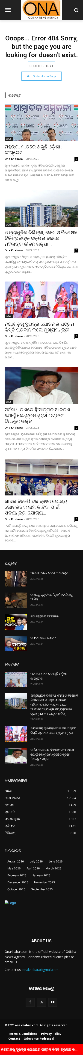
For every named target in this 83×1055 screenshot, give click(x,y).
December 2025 (17, 882)
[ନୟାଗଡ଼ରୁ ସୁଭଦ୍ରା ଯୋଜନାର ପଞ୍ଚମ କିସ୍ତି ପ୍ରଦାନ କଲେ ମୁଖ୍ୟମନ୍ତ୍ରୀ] (41, 300)
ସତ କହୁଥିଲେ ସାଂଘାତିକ (44, 616)
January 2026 (41, 875)
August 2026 (15, 861)
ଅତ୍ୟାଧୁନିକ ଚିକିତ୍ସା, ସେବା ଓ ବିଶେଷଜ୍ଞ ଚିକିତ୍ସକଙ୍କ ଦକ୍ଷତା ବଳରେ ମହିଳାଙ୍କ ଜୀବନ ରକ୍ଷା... (41, 238)
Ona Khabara (14, 159)
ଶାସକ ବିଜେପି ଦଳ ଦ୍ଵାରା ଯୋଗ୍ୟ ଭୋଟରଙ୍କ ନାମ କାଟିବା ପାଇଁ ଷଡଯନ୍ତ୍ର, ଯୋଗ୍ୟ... (36, 507)
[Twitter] (41, 1002)
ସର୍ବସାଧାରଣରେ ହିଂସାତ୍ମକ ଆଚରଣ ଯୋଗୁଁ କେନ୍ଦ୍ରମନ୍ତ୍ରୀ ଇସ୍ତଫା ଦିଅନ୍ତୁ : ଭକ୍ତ (37, 415)
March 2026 (53, 868)
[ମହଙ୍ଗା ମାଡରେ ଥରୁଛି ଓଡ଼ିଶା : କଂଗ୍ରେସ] (41, 122)
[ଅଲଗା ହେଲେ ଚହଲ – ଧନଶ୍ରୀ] (16, 578)
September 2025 (42, 889)
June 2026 (55, 861)
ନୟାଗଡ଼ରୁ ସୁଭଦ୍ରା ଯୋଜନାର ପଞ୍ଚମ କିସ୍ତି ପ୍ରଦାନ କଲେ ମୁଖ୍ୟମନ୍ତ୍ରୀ (39, 327)
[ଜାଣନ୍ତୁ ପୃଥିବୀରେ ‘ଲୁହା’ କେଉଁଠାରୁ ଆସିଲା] (16, 600)
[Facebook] (30, 1002)
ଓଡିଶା (8, 139)
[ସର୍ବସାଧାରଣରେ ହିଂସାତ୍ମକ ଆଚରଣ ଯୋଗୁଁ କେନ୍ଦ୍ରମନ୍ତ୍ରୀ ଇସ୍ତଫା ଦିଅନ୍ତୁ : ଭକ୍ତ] (41, 385)
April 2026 (33, 868)
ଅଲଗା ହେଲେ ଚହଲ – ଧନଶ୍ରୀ (49, 573)
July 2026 (36, 861)
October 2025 (16, 889)
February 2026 (16, 875)
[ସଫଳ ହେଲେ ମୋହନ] (16, 643)
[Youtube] (52, 1002)
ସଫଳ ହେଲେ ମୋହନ (43, 638)
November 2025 (44, 882)
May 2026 (14, 868)
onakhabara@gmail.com (40, 969)
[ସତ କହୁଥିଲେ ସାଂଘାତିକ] (16, 622)
